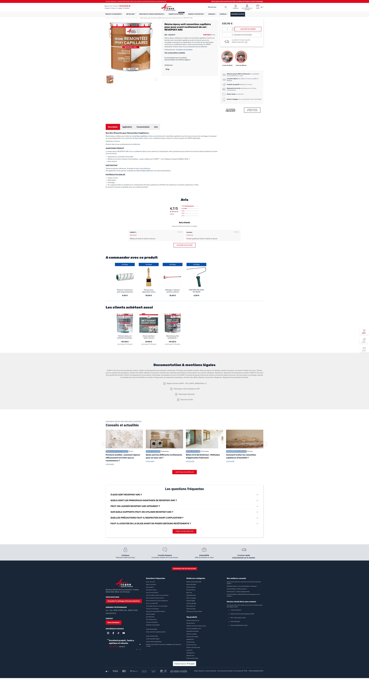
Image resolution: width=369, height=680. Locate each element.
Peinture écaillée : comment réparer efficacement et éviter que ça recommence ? (123, 458)
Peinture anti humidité (192, 636)
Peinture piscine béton (192, 658)
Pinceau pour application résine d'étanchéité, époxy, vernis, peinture (148, 291)
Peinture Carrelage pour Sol (193, 628)
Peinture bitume (190, 623)
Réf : (166, 35)
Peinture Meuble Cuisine (192, 620)
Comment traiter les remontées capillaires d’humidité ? (241, 456)
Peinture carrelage (191, 603)
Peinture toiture (190, 642)
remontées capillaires (140, 136)
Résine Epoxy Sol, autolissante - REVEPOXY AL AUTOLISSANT (172, 337)
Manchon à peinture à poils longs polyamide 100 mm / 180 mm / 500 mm (125, 291)
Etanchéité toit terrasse (192, 631)
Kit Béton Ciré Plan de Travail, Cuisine (196, 626)
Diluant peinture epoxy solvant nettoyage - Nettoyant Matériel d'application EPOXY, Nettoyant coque (148, 337)
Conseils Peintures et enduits (117, 451)
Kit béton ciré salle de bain (193, 647)
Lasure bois (189, 650)
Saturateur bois (190, 655)
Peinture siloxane (191, 608)
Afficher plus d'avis (184, 245)
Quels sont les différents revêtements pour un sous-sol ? (164, 456)
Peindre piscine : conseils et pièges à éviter (238, 591)
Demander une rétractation (184, 568)
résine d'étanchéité (143, 171)
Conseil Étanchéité (153, 451)
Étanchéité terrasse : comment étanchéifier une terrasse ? (242, 586)
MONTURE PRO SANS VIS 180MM (196, 291)
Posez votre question (184, 531)
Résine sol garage (191, 598)
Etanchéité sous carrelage (236, 451)
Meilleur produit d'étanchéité (193, 581)
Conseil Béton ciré (193, 451)
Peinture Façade (190, 600)
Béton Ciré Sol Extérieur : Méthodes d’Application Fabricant (203, 456)
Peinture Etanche (190, 587)
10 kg (167, 69)
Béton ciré (189, 592)
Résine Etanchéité (191, 584)
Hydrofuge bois (190, 653)
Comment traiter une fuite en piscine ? (237, 589)
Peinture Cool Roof (191, 644)
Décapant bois (190, 639)
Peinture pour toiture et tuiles (194, 611)
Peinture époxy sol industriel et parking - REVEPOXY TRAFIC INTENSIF (125, 337)
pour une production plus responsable (244, 99)
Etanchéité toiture (191, 595)
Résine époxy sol (190, 606)
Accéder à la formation (184, 50)
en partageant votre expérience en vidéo (243, 75)
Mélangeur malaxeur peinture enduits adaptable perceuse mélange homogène (172, 291)
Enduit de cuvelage (191, 634)
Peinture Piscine (190, 590)
